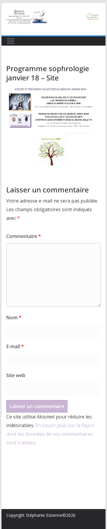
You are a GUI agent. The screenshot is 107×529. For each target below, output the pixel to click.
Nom (13, 317)
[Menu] (10, 41)
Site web (15, 375)
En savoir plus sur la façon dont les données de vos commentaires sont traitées (50, 434)
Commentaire (23, 236)
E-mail (15, 346)
